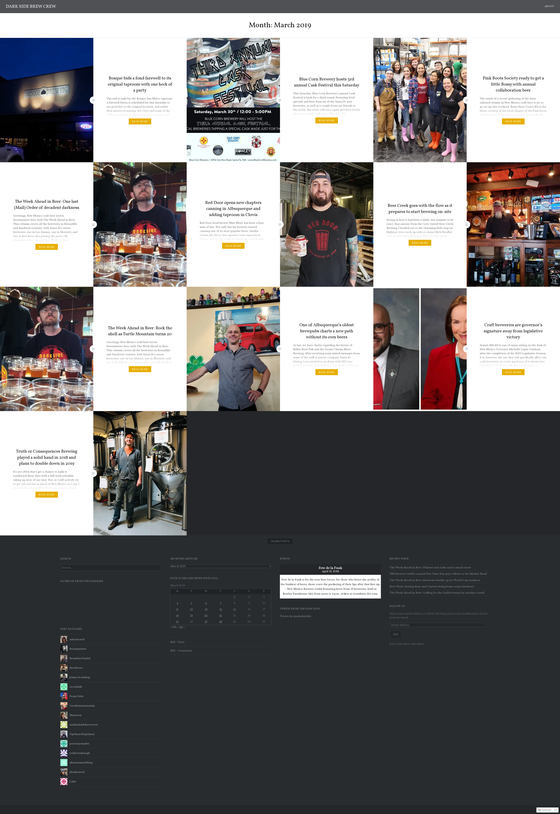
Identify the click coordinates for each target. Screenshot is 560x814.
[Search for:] (110, 567)
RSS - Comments (181, 650)
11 (177, 609)
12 (191, 609)
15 (234, 609)
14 (220, 609)
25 (177, 621)
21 (220, 615)
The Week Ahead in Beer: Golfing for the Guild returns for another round (437, 592)
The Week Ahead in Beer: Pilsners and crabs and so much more (430, 567)
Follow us (397, 606)
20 (206, 615)
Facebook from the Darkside (81, 581)
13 (206, 609)
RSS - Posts (177, 642)
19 (191, 615)
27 (206, 621)
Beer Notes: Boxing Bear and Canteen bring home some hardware (432, 586)
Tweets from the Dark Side (300, 608)
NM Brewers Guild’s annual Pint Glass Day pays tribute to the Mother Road (438, 573)
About (549, 6)
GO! (395, 634)
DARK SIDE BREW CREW (31, 6)
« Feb (173, 627)
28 (220, 621)
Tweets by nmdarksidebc (296, 616)
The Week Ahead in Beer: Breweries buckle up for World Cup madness (435, 580)
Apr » (182, 627)
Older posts (280, 541)
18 (177, 615)
